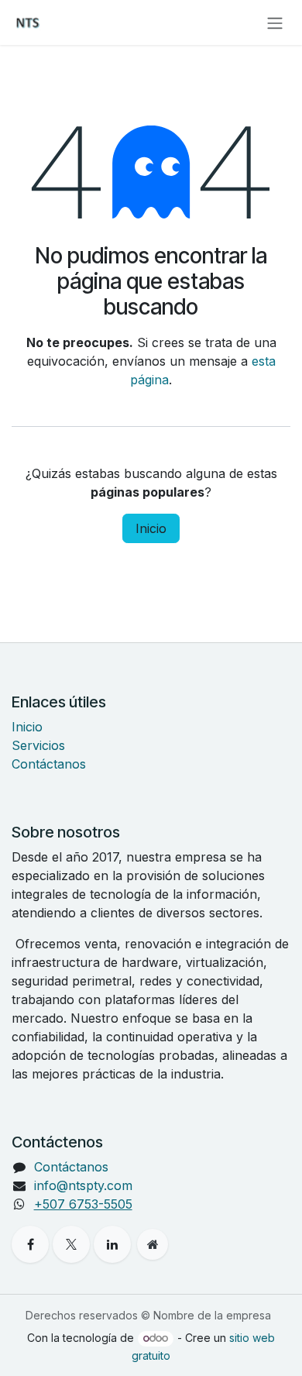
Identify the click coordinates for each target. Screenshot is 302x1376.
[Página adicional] (152, 1244)
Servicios (38, 745)
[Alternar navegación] (274, 22)
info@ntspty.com (83, 1185)
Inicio (151, 528)
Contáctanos (49, 764)
